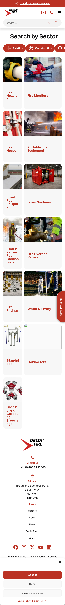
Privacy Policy (39, 601)
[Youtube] (40, 547)
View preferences (32, 593)
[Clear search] (49, 23)
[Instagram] (24, 547)
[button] (60, 562)
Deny (32, 584)
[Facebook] (15, 547)
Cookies (52, 556)
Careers (32, 510)
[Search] (56, 22)
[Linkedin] (49, 547)
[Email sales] (43, 12)
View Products (61, 307)
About (32, 517)
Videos (32, 538)
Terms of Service (17, 556)
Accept (32, 574)
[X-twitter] (32, 547)
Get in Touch (32, 531)
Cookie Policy (24, 601)
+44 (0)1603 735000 (32, 467)
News (32, 524)
